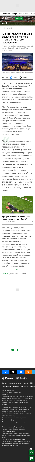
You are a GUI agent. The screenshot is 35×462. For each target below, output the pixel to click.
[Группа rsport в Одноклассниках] (28, 372)
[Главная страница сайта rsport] (11, 18)
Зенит (24, 273)
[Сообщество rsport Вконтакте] (20, 372)
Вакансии (5, 394)
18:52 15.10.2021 (7, 28)
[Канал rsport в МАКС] (5, 372)
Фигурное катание (15, 383)
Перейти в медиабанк (27, 72)
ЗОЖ (31, 383)
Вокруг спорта (14, 273)
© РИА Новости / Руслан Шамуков (11, 72)
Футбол (5, 273)
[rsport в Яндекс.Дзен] (13, 372)
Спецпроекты (6, 386)
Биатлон (25, 383)
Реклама (16, 386)
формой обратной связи (10, 445)
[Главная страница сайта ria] (2, 18)
